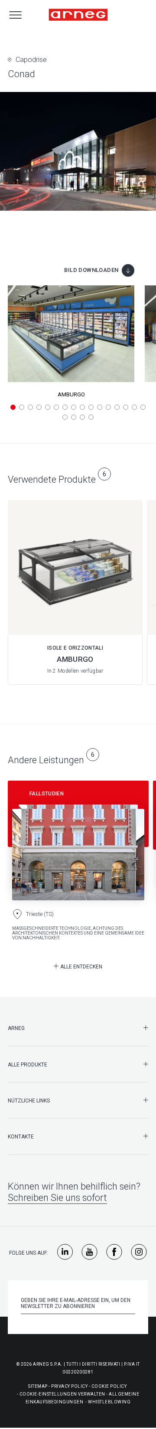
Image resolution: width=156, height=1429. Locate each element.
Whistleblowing (109, 1402)
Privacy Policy (69, 1386)
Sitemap (38, 1386)
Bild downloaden (91, 270)
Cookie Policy (109, 1386)
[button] (13, 407)
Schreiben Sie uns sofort (57, 1197)
